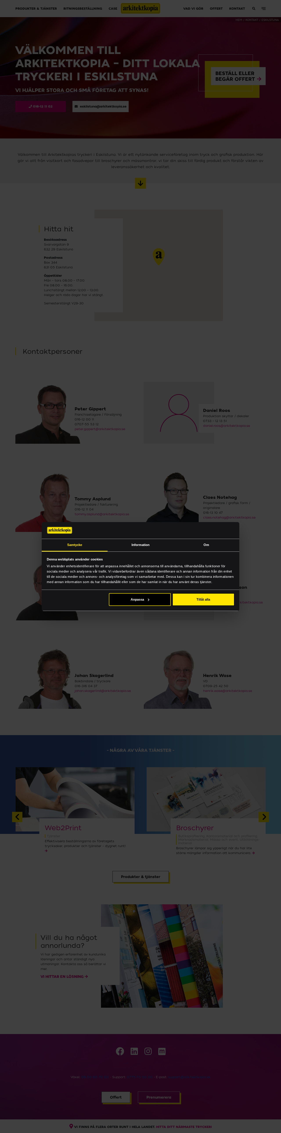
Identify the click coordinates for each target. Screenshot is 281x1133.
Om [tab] (206, 545)
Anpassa (137, 599)
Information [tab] (140, 545)
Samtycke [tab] (74, 545)
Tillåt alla (203, 599)
